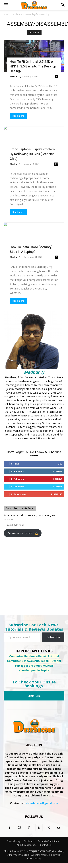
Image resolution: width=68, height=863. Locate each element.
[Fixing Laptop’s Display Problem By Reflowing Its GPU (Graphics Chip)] (34, 143)
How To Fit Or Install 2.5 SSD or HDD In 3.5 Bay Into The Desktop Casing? (33, 66)
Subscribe (56, 494)
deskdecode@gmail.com (42, 803)
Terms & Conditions (48, 841)
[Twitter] (48, 827)
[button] (6, 5)
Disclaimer (29, 841)
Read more (18, 115)
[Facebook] (9, 827)
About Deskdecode (27, 844)
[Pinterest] (29, 827)
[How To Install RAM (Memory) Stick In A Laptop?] (34, 238)
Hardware (17, 14)
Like (60, 463)
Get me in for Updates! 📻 (22, 533)
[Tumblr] (39, 827)
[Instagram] (19, 827)
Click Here (34, 696)
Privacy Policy (13, 841)
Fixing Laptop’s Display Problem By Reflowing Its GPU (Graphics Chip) (32, 154)
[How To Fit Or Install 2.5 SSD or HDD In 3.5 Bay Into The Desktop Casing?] (34, 56)
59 (56, 164)
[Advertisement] (33, 574)
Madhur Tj (15, 76)
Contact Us (45, 844)
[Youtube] (58, 827)
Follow (57, 471)
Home (5, 14)
